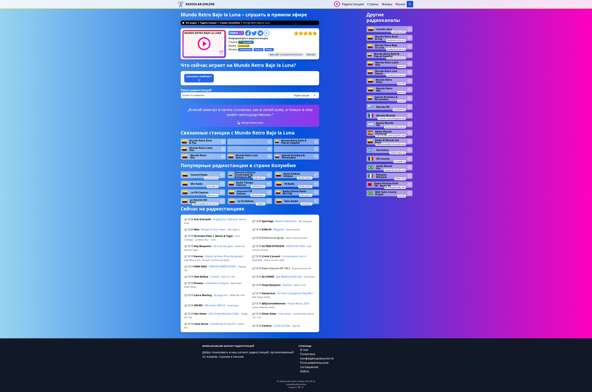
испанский (243, 46)
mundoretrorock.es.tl (291, 54)
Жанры (387, 4)
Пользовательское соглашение (314, 365)
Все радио (191, 22)
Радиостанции (353, 4)
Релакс (269, 49)
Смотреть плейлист (199, 76)
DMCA (304, 371)
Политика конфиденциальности (317, 356)
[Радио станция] (250, 142)
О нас (304, 350)
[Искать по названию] (250, 95)
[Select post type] (304, 95)
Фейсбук (310, 54)
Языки (400, 4)
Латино (258, 49)
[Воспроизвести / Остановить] (336, 4)
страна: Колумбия (230, 22)
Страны (373, 4)
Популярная (245, 49)
